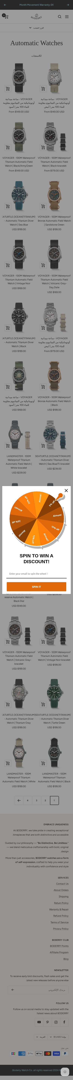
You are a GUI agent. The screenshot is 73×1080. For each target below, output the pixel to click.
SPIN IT (36, 586)
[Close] (66, 490)
